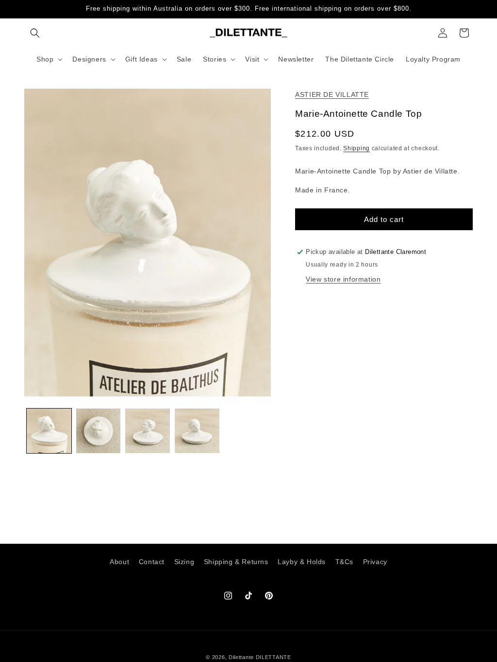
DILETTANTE (273, 657)
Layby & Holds (302, 562)
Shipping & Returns (236, 562)
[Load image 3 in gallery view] (147, 431)
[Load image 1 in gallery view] (49, 431)
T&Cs (344, 562)
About (119, 562)
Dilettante (241, 657)
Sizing (184, 562)
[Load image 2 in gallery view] (98, 431)
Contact (152, 562)
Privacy (375, 562)
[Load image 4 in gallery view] (197, 431)
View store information (343, 279)
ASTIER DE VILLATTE (332, 94)
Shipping (356, 148)
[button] (35, 33)
